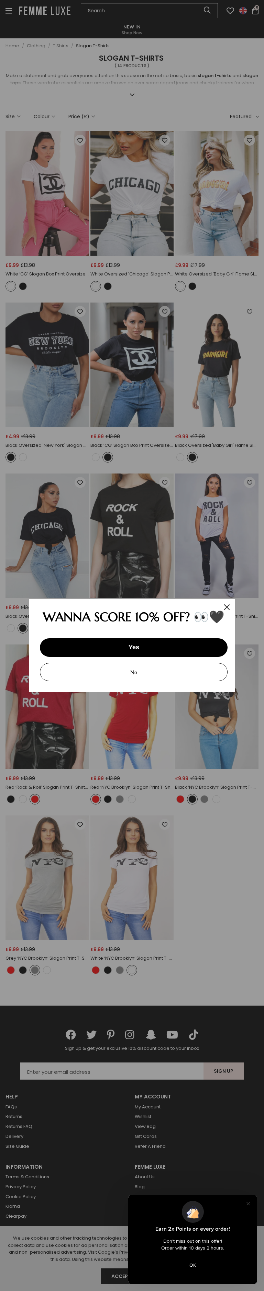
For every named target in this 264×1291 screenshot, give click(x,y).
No (133, 672)
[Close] (227, 607)
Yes (134, 647)
